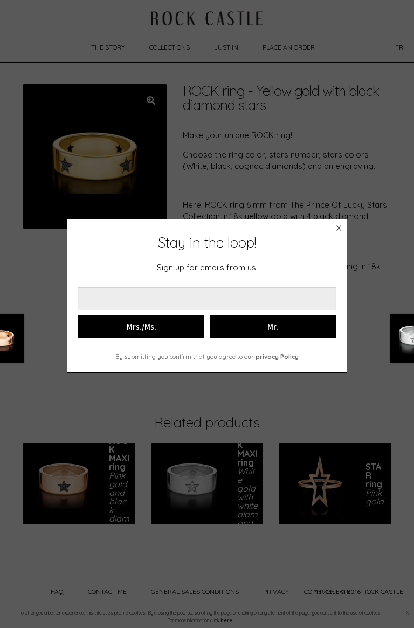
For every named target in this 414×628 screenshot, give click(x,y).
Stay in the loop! (207, 243)
